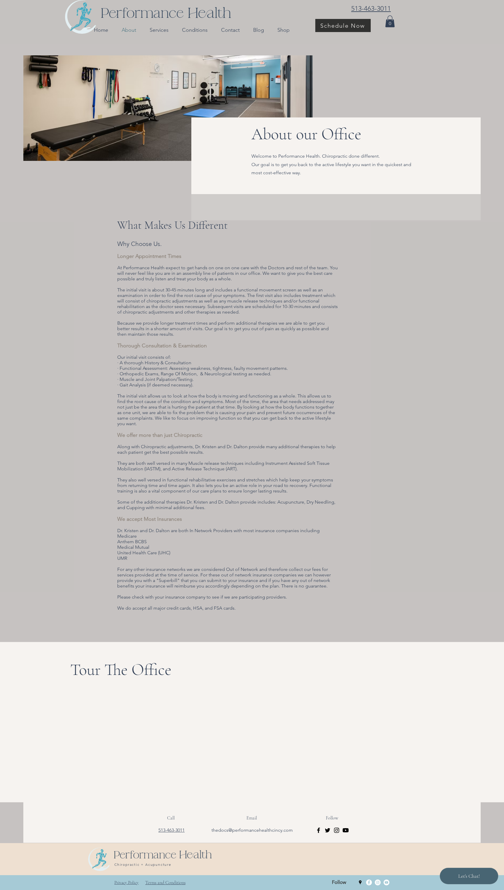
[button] (390, 21)
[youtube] (386, 882)
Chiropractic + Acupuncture (143, 864)
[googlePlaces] (360, 882)
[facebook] (369, 882)
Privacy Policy (126, 882)
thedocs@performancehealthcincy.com (252, 830)
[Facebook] (318, 830)
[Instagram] (336, 830)
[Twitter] (327, 830)
